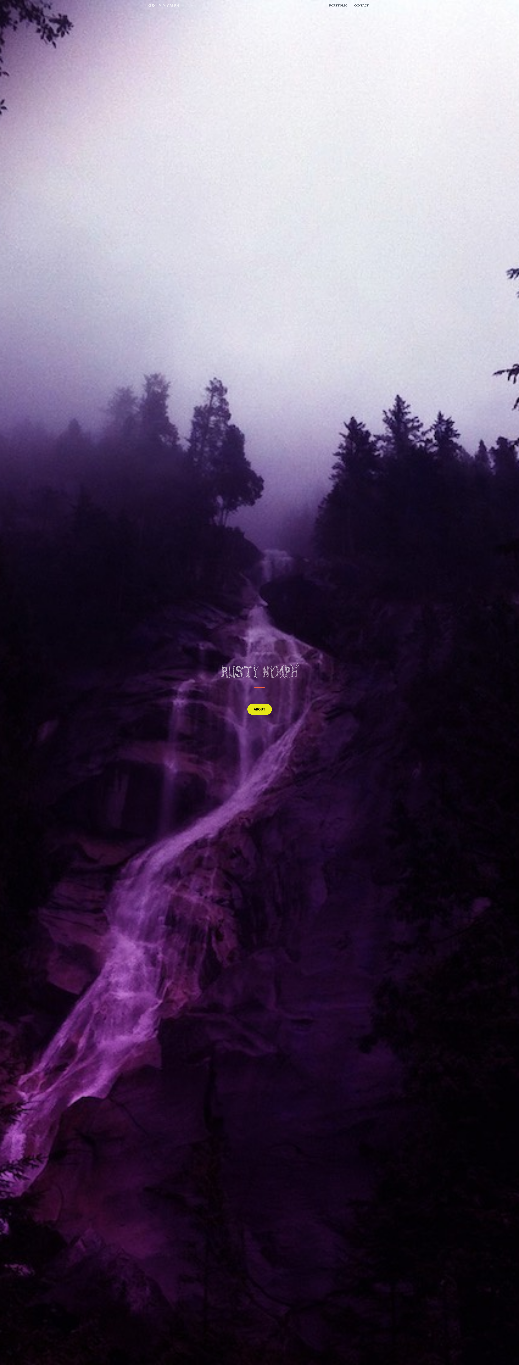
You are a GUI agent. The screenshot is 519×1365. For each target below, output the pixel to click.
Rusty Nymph (163, 5)
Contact (361, 5)
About (259, 709)
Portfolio (338, 5)
